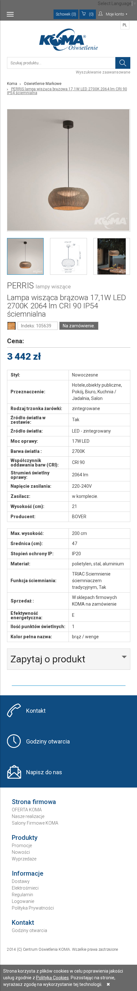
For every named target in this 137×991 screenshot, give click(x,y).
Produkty (25, 837)
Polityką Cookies (52, 977)
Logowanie (23, 901)
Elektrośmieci (25, 888)
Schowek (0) (66, 14)
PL (125, 25)
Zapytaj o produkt (48, 659)
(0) (91, 14)
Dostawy (21, 881)
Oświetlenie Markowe (42, 83)
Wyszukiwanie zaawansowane (103, 72)
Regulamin (22, 894)
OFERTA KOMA (27, 809)
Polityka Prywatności (33, 908)
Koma (12, 83)
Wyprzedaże (24, 858)
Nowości (21, 852)
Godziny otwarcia (48, 741)
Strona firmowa (34, 802)
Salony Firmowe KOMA (35, 823)
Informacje (27, 873)
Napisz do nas (44, 772)
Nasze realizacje (28, 816)
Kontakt (36, 710)
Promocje (22, 845)
